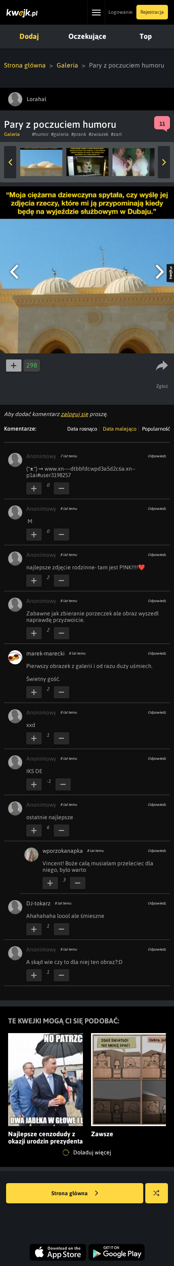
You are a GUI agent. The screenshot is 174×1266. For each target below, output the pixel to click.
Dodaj (29, 36)
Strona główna (25, 65)
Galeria (67, 65)
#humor (40, 134)
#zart (116, 134)
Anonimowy (41, 456)
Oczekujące (87, 36)
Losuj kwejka (156, 1193)
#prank (78, 134)
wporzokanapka (62, 851)
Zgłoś (162, 386)
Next (164, 162)
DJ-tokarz (38, 903)
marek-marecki (45, 653)
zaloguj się (74, 414)
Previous (10, 162)
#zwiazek (98, 134)
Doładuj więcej (91, 1152)
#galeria (60, 134)
